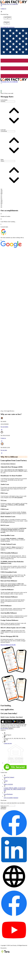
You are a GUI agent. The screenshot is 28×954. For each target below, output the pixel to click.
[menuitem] (8, 18)
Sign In (2, 27)
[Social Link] (14, 835)
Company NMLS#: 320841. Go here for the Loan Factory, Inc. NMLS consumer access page (14, 789)
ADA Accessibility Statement (11, 797)
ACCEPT (11, 728)
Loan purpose (4, 100)
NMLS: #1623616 (8, 784)
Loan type (3, 129)
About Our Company (9, 777)
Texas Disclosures (8, 794)
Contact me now (8, 743)
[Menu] (1, 83)
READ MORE (4, 728)
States (2, 159)
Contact (6, 780)
